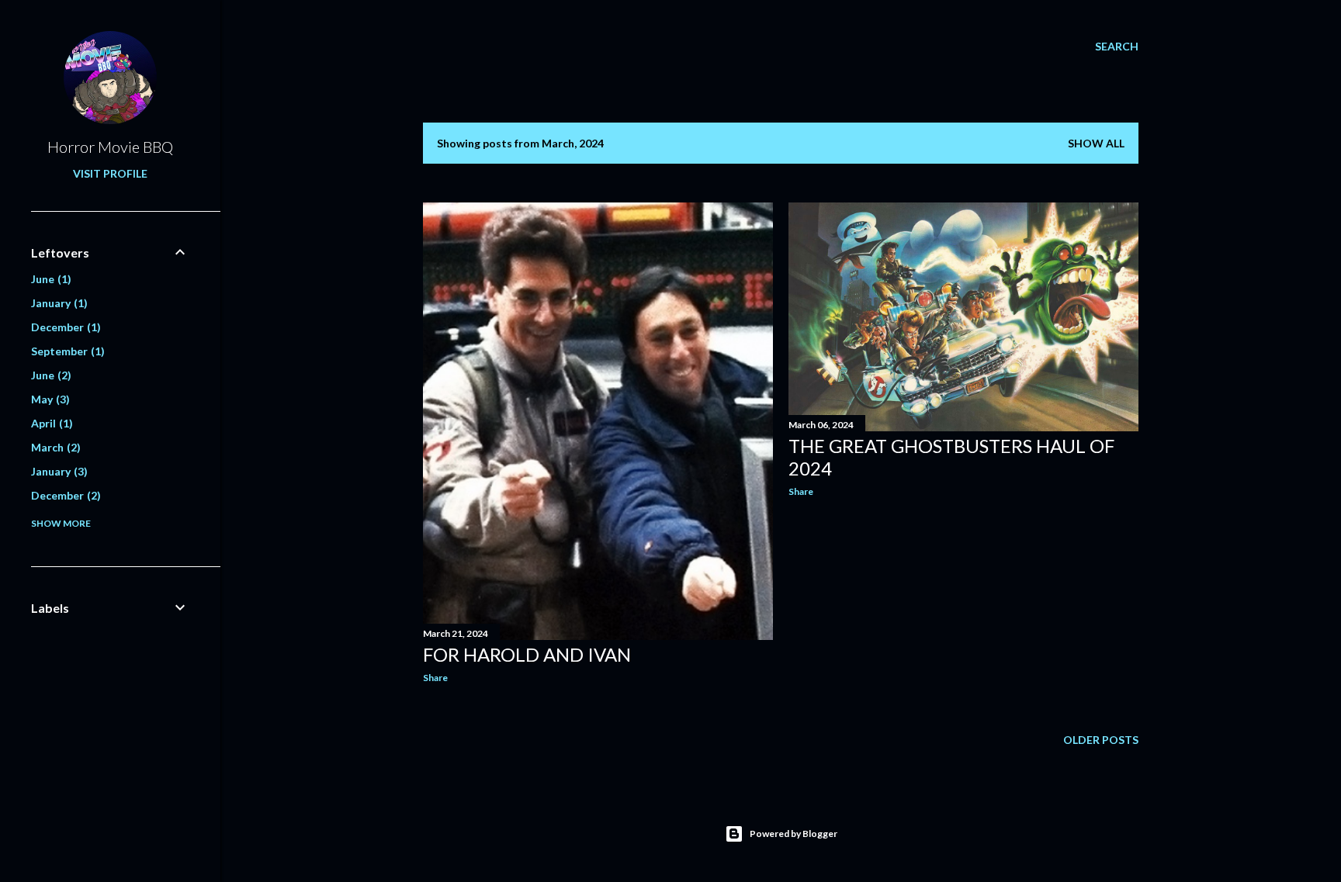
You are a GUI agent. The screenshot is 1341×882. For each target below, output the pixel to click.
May (48, 399)
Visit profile (110, 173)
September (66, 351)
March (54, 447)
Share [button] (435, 677)
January (57, 303)
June (49, 278)
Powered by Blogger (793, 833)
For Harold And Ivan (527, 654)
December (64, 327)
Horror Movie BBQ (110, 146)
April (50, 423)
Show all (1096, 143)
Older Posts (1100, 739)
